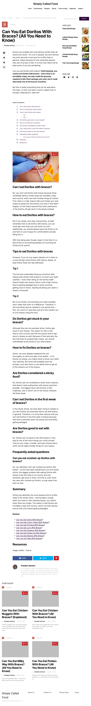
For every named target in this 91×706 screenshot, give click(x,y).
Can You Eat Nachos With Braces (30, 536)
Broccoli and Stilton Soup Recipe (69, 47)
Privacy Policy (64, 692)
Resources (23, 142)
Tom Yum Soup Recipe (70, 63)
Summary (23, 140)
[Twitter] (69, 77)
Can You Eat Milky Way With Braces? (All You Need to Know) (13, 666)
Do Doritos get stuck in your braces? (32, 120)
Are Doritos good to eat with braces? (32, 131)
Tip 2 (24, 117)
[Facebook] (64, 77)
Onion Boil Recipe (68, 29)
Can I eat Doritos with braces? (30, 106)
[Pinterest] (77, 77)
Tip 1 (24, 115)
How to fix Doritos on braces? (30, 123)
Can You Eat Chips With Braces (29, 520)
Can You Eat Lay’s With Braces (29, 528)
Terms (77, 692)
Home (3, 18)
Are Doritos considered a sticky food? (32, 126)
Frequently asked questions (29, 134)
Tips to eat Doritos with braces (30, 112)
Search (84, 18)
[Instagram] (73, 77)
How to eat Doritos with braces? (31, 109)
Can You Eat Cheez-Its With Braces (31, 533)
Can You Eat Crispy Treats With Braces (32, 522)
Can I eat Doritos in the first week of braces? (35, 128)
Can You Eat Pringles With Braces (30, 525)
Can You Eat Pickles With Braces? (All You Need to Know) (44, 664)
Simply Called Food (45, 3)
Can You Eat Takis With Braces (29, 538)
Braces (18, 18)
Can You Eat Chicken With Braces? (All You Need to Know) (45, 614)
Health (10, 18)
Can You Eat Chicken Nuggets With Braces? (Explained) (15, 614)
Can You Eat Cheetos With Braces (30, 530)
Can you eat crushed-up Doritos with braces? (36, 137)
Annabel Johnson (9, 45)
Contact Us (47, 692)
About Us (31, 692)
